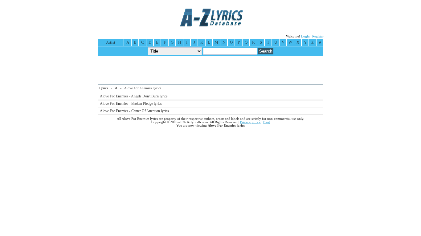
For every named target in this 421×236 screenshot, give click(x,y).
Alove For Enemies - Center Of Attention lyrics (134, 111)
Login (305, 36)
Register (318, 36)
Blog (266, 122)
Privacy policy (250, 122)
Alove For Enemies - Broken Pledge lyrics (131, 103)
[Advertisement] (210, 70)
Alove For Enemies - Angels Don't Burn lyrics (134, 96)
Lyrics (103, 88)
